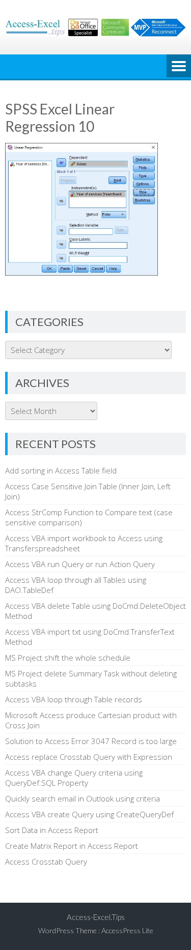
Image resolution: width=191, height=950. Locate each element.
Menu (179, 66)
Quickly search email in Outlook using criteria (82, 798)
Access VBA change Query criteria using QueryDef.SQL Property (74, 777)
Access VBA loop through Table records (73, 699)
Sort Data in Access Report (51, 830)
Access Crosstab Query (46, 861)
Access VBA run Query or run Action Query (80, 564)
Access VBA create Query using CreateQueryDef (89, 814)
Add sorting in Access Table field (61, 470)
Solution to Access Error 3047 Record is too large (91, 741)
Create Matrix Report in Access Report (71, 846)
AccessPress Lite (127, 930)
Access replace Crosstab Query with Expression (88, 757)
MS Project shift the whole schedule (67, 657)
